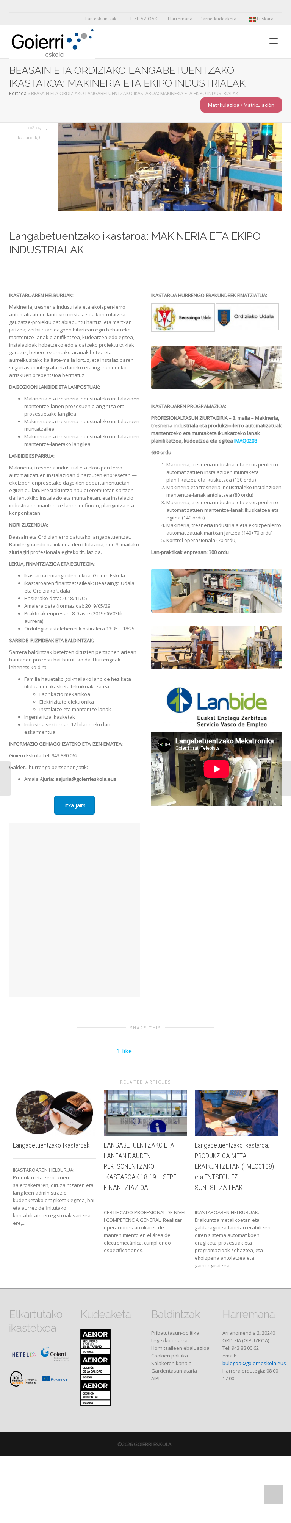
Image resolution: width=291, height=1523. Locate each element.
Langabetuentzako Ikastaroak (51, 1145)
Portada (18, 93)
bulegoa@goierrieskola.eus (254, 1363)
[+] (54, 1113)
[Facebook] (28, 6)
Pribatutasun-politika (175, 1332)
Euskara (265, 19)
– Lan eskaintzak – (101, 19)
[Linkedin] (41, 6)
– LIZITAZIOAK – (144, 19)
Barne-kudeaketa (219, 19)
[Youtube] (54, 6)
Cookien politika (169, 1355)
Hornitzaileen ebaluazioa (180, 1348)
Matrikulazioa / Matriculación (241, 105)
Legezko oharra (169, 1340)
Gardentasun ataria (174, 1370)
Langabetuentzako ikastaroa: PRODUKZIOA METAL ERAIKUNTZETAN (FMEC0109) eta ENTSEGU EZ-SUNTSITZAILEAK (234, 1166)
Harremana (180, 19)
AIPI (155, 1378)
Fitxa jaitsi (74, 805)
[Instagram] (67, 6)
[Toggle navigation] (273, 40)
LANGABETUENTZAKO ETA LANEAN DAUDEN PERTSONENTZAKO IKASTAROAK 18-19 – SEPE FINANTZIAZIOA (140, 1166)
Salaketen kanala (171, 1363)
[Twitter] (15, 6)
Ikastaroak (27, 137)
